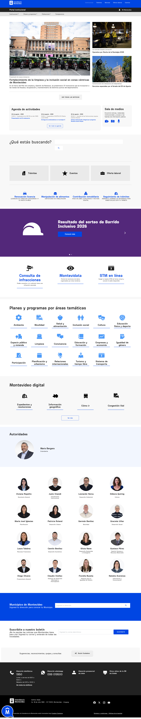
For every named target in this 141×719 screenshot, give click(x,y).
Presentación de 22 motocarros (21, 118)
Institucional (89, 2)
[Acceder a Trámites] (23, 173)
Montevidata (70, 275)
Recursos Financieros (24, 552)
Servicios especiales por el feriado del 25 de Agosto (111, 86)
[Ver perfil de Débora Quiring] (117, 483)
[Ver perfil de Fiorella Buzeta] (86, 565)
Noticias (107, 2)
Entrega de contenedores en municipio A (53, 119)
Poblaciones (45, 14)
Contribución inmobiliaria (86, 196)
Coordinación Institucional (55, 497)
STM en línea (111, 275)
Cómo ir (85, 405)
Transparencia (59, 14)
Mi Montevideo (127, 10)
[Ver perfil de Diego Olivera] (24, 565)
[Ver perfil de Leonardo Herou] (86, 483)
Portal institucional (17, 10)
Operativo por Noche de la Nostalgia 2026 (108, 52)
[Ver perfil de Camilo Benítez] (55, 538)
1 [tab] (69, 254)
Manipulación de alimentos (55, 196)
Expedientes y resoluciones (24, 405)
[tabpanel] (70, 233)
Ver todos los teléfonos (24, 685)
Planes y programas (30, 14)
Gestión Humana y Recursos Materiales (117, 552)
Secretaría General (24, 497)
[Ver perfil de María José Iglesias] (24, 511)
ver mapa (81, 673)
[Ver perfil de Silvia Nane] (86, 538)
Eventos (127, 2)
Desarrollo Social (117, 524)
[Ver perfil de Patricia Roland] (55, 511)
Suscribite (121, 632)
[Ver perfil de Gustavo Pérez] (117, 538)
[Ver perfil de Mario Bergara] (24, 449)
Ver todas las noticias (70, 97)
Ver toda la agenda (55, 126)
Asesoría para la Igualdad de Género (86, 579)
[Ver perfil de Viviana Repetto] (24, 483)
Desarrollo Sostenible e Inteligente (86, 552)
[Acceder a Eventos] (65, 173)
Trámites (99, 2)
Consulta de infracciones (30, 277)
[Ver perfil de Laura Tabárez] (24, 538)
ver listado (113, 673)
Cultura (117, 497)
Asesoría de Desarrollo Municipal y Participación (55, 580)
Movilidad (86, 524)
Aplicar (58, 148)
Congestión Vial (116, 405)
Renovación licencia (24, 196)
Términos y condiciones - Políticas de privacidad (108, 713)
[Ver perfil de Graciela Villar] (117, 511)
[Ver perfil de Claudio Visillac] (55, 565)
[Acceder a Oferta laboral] (102, 173)
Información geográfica (55, 405)
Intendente (44, 451)
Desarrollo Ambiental (86, 497)
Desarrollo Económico (55, 552)
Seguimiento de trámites (116, 196)
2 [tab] (71, 254)
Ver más (70, 418)
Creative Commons (57, 713)
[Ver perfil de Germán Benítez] (86, 511)
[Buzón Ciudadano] (82, 653)
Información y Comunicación (117, 579)
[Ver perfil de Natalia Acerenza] (117, 565)
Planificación (24, 524)
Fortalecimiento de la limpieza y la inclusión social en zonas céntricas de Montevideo (49, 81)
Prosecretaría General (24, 579)
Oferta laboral (117, 2)
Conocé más (70, 234)
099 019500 (55, 674)
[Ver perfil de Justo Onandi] (55, 483)
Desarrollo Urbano (55, 524)
